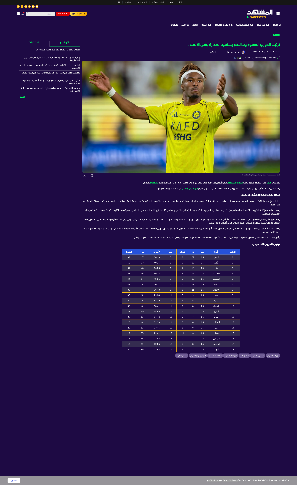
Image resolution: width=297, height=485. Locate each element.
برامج (171, 2)
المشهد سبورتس (158, 2)
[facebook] (235, 58)
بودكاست (128, 2)
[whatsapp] (240, 58)
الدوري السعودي (235, 183)
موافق (14, 481)
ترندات (118, 2)
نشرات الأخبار (77, 14)
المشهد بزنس (142, 2)
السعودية (154, 183)
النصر (269, 183)
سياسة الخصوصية (230, 481)
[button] (148, 35)
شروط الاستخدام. (214, 481)
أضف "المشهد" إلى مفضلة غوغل (265, 57)
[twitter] (238, 58)
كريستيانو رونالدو (190, 189)
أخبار (180, 2)
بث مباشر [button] (61, 13)
